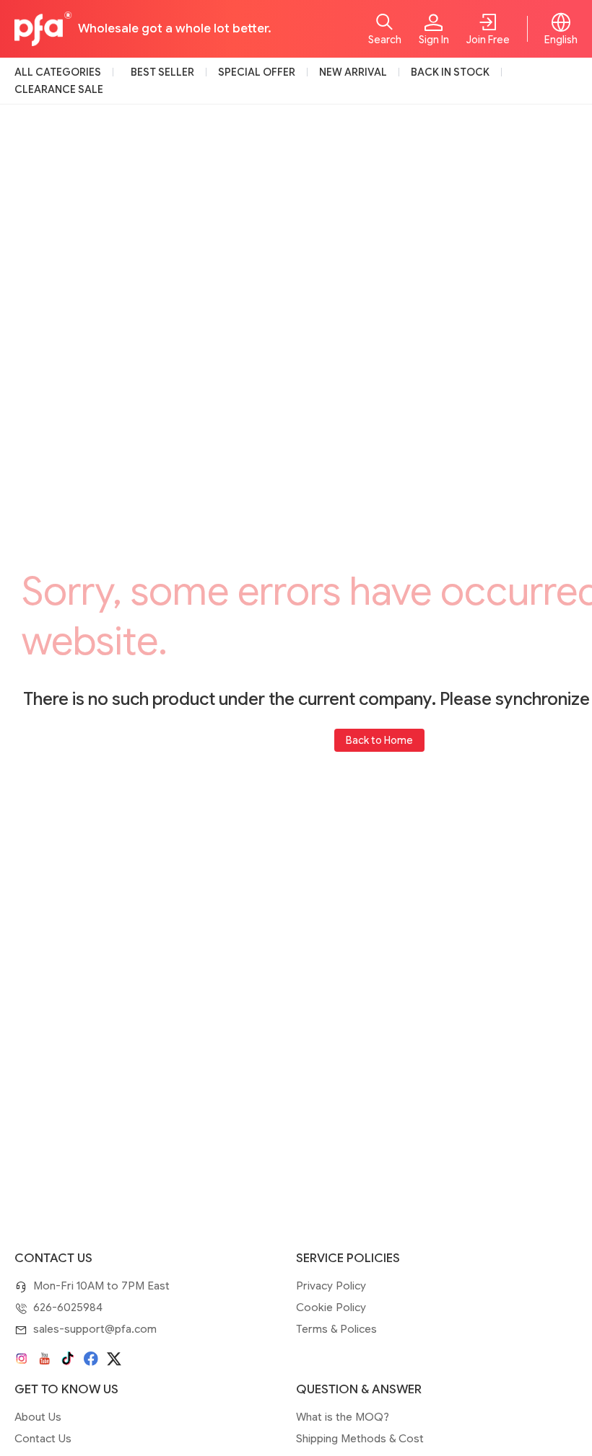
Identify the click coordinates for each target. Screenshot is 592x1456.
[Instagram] (21, 1358)
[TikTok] (68, 1358)
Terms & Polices (336, 1329)
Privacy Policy (331, 1285)
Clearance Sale (58, 89)
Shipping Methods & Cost (360, 1438)
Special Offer (256, 72)
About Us (37, 1417)
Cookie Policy (331, 1307)
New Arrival (353, 72)
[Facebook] (91, 1358)
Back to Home (379, 740)
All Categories (57, 72)
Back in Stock (450, 72)
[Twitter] (114, 1358)
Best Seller (162, 72)
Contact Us (42, 1438)
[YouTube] (45, 1358)
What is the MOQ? (342, 1417)
